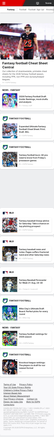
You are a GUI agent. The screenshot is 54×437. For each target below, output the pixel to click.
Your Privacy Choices (13, 399)
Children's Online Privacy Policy (18, 390)
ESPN (15, 3)
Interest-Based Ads (12, 393)
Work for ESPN (33, 402)
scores (49, 3)
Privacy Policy (26, 384)
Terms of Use (9, 384)
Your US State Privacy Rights (17, 387)
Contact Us (32, 399)
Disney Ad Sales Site (13, 402)
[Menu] (4, 3)
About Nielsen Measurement (16, 396)
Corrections (8, 404)
